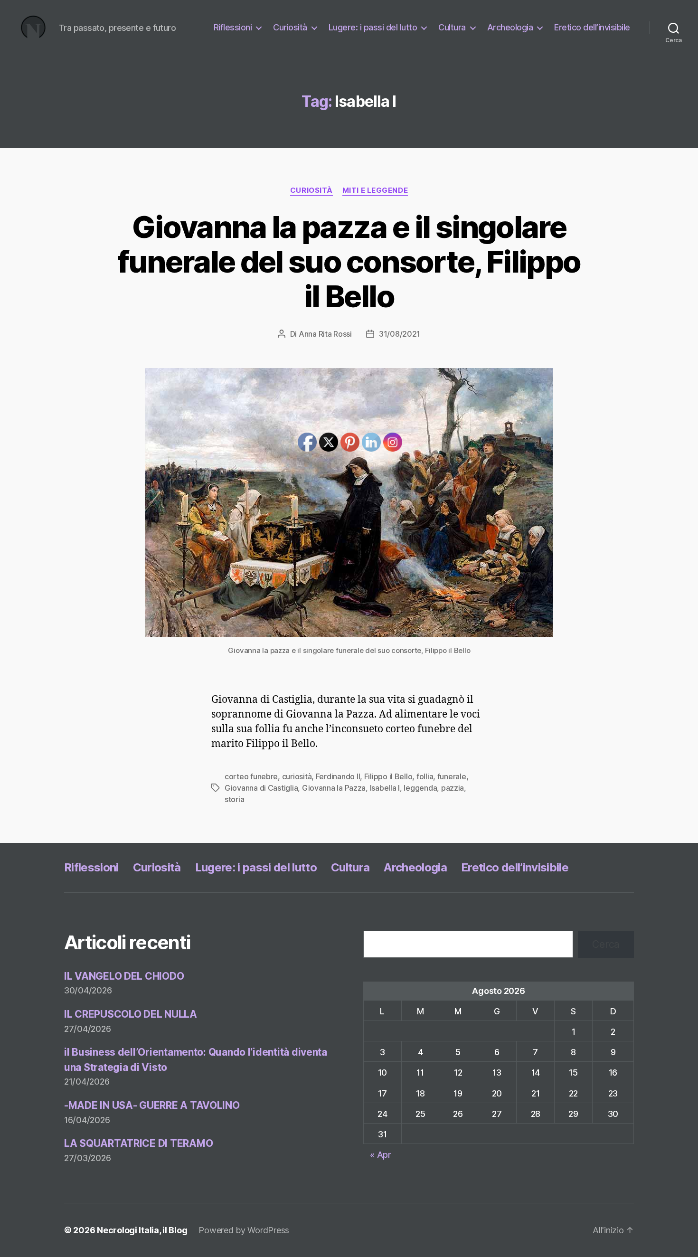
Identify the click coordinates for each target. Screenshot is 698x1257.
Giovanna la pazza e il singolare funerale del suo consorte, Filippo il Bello (349, 261)
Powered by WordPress (243, 1230)
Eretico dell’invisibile (592, 27)
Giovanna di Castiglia (261, 788)
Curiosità (290, 27)
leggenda (420, 788)
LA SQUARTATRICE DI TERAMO (138, 1143)
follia (424, 776)
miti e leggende (375, 190)
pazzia (452, 788)
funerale (451, 776)
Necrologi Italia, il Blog (142, 1230)
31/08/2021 (399, 334)
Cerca (606, 944)
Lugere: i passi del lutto (373, 27)
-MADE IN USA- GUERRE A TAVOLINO (152, 1105)
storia (234, 799)
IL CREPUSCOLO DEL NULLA (130, 1014)
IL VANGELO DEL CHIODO (124, 976)
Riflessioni (233, 27)
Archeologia (510, 27)
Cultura (452, 27)
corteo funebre (251, 776)
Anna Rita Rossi (325, 334)
